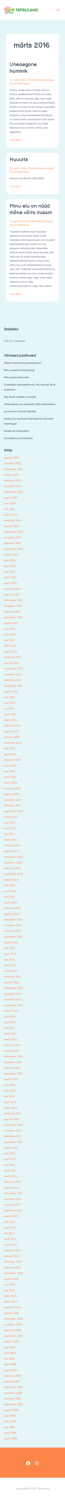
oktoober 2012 (12, 1136)
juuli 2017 (9, 822)
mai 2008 (9, 1427)
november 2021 (13, 674)
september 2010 (13, 1273)
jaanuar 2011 (11, 1256)
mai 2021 (9, 708)
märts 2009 (10, 1370)
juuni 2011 (10, 1227)
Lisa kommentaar (19, 83)
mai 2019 (9, 748)
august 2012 (11, 1147)
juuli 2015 (9, 948)
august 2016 (11, 879)
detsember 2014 (13, 988)
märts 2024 (10, 515)
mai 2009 (9, 1359)
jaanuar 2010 (11, 1313)
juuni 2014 (10, 1022)
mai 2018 (9, 771)
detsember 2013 (13, 1056)
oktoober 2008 (12, 1398)
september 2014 (13, 1005)
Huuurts (19, 160)
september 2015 (13, 937)
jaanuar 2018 (11, 794)
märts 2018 (10, 782)
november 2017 (13, 800)
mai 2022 (9, 640)
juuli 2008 (9, 1416)
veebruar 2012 (12, 1182)
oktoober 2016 (12, 868)
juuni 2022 (10, 634)
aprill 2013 (10, 1102)
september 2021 (13, 686)
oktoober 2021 (12, 680)
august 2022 (11, 623)
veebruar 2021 (12, 725)
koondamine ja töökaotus (18, 438)
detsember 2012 (13, 1125)
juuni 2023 (10, 566)
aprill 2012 (10, 1170)
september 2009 (13, 1336)
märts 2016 (10, 902)
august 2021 (11, 691)
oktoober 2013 (12, 1068)
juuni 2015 (10, 954)
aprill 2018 (10, 777)
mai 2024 (9, 509)
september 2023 (13, 549)
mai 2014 (9, 1028)
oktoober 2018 (12, 760)
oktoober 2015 (12, 931)
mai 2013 (9, 1096)
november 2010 (13, 1261)
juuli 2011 (9, 1222)
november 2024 (13, 486)
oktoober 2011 (12, 1204)
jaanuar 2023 (11, 594)
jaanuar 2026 (11, 457)
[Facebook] (28, 1463)
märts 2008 (10, 1438)
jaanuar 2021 (11, 731)
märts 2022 (10, 651)
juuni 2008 (10, 1421)
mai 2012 (9, 1165)
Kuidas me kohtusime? (16, 431)
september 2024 (13, 492)
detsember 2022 (13, 600)
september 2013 (13, 1073)
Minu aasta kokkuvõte (16, 377)
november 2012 (13, 1130)
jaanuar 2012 (11, 1187)
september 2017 (13, 811)
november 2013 (13, 1062)
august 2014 (11, 1011)
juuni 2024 (10, 503)
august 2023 (11, 554)
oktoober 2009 (12, 1330)
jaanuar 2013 (11, 1119)
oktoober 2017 (12, 805)
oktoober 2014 (12, 999)
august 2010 (11, 1279)
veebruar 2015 (12, 976)
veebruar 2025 (12, 480)
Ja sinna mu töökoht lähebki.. (20, 411)
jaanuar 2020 (11, 737)
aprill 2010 (10, 1296)
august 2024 (11, 497)
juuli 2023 (9, 560)
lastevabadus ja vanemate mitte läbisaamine (29, 404)
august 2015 (11, 942)
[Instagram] (37, 1463)
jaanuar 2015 (11, 982)
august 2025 (11, 474)
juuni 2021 (10, 703)
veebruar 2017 (12, 845)
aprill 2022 (10, 646)
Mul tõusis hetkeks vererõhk (20, 397)
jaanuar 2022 (11, 663)
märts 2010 (10, 1301)
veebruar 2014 (12, 1045)
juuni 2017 (10, 828)
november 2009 (13, 1324)
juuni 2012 (10, 1159)
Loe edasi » (16, 140)
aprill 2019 (10, 754)
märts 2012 (10, 1176)
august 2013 (11, 1079)
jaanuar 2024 (11, 526)
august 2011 (11, 1216)
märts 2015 (10, 971)
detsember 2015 (13, 919)
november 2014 (13, 994)
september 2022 (13, 617)
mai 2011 (9, 1233)
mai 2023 (9, 572)
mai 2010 (9, 1290)
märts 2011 (10, 1244)
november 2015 (13, 925)
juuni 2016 (10, 891)
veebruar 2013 (12, 1113)
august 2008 (11, 1410)
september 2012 (13, 1142)
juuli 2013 (9, 1085)
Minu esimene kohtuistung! (19, 370)
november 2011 (13, 1199)
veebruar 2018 (12, 788)
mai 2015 (9, 959)
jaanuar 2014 (11, 1051)
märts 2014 (10, 1039)
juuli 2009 (9, 1347)
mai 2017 (9, 834)
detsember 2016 (13, 857)
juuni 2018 (10, 765)
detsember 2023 (13, 532)
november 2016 (13, 862)
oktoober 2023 (12, 543)
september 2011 (13, 1210)
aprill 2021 (10, 714)
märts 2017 (10, 839)
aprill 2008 (10, 1433)
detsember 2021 (13, 668)
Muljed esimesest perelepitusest (22, 363)
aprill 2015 (10, 965)
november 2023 (13, 537)
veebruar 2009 (12, 1376)
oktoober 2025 (12, 463)
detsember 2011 (13, 1193)
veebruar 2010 (12, 1307)
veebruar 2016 (12, 908)
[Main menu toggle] (57, 10)
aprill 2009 (10, 1364)
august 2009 (11, 1341)
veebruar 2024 (12, 520)
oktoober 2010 (12, 1267)
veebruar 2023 (12, 589)
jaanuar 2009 (11, 1381)
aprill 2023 (10, 577)
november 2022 (13, 606)
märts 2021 (10, 720)
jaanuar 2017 (11, 851)
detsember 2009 (13, 1319)
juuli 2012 (9, 1153)
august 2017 (11, 817)
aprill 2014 (10, 1033)
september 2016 (13, 874)
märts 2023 (10, 583)
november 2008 (13, 1393)
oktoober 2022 (12, 611)
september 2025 (13, 469)
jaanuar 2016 (11, 914)
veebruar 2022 (12, 657)
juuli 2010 (9, 1284)
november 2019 (13, 743)
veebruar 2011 (12, 1250)
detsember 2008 (13, 1387)
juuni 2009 (10, 1353)
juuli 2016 (9, 885)
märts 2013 (10, 1108)
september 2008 (13, 1404)
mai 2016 (9, 896)
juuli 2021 (9, 697)
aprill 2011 (10, 1239)
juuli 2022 (9, 629)
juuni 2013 (10, 1090)
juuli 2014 (9, 1016)
